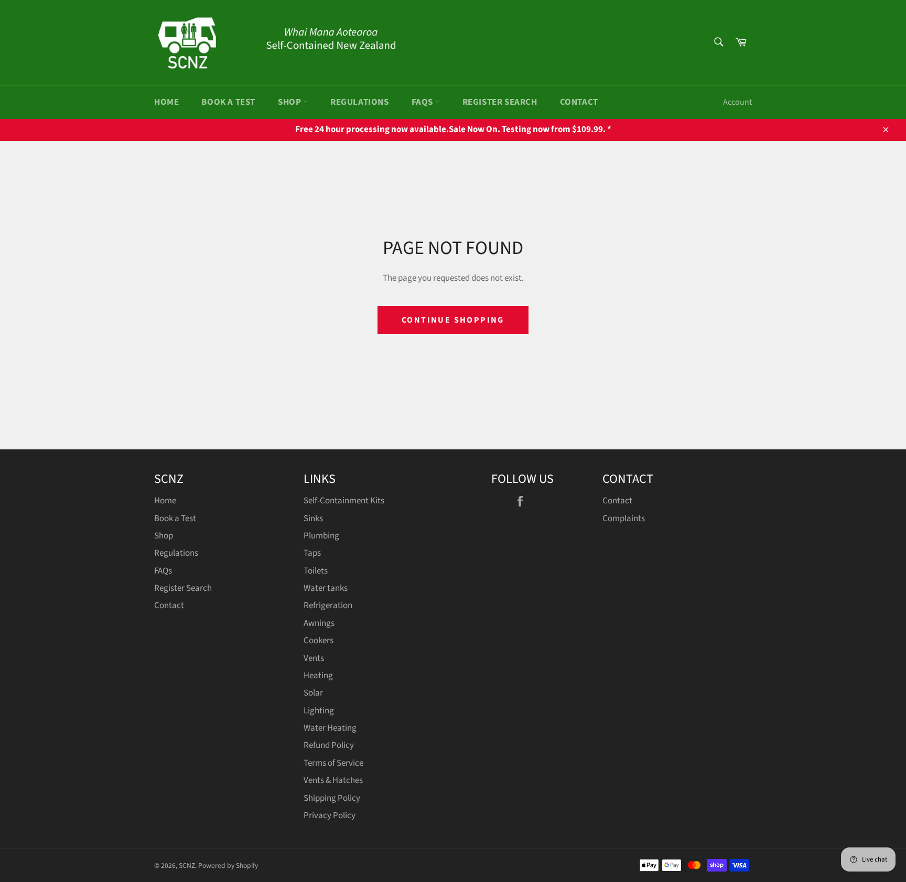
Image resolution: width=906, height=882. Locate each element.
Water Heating (330, 728)
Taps (312, 553)
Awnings (319, 623)
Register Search (499, 102)
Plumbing (321, 536)
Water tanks (326, 588)
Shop (290, 102)
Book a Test (228, 102)
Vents (314, 658)
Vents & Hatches (333, 780)
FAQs (423, 102)
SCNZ (187, 865)
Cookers (318, 640)
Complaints (623, 518)
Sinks (313, 518)
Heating (318, 675)
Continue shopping (453, 320)
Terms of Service (333, 763)
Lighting (319, 710)
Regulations (359, 102)
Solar (313, 693)
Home (166, 102)
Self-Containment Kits (344, 500)
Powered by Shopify (228, 865)
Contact (579, 102)
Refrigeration (328, 605)
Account (737, 102)
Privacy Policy (329, 815)
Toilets (316, 571)
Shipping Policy (332, 798)
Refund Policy (329, 745)
